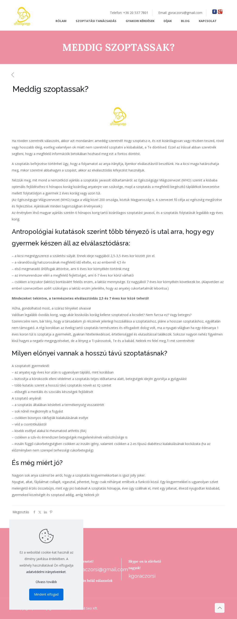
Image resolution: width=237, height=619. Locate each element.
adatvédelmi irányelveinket (46, 572)
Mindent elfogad (46, 594)
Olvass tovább (46, 582)
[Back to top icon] (220, 608)
